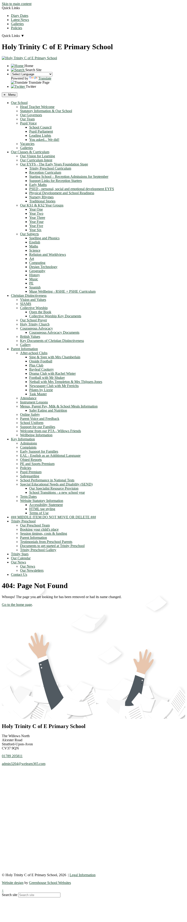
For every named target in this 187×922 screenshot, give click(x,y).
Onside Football (40, 361)
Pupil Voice (28, 123)
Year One (36, 209)
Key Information (23, 439)
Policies (16, 28)
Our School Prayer (33, 320)
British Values (30, 336)
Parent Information (24, 349)
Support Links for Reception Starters (55, 181)
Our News (18, 562)
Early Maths (38, 185)
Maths (33, 246)
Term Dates (28, 496)
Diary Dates (19, 16)
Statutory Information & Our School (46, 111)
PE (31, 283)
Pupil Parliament (41, 131)
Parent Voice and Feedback (39, 419)
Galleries (17, 24)
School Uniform (31, 423)
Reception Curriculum (45, 172)
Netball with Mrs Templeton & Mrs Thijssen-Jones (65, 382)
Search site (9, 895)
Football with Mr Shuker (47, 378)
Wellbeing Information (36, 435)
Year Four (36, 222)
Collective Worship (34, 308)
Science (34, 250)
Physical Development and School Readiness (61, 193)
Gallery (25, 345)
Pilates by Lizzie (41, 390)
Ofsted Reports (31, 460)
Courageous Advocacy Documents (54, 332)
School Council (40, 127)
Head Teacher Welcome (37, 107)
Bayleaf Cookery (41, 369)
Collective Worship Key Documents (55, 316)
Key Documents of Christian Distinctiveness (52, 341)
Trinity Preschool (23, 521)
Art (31, 259)
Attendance (28, 398)
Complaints (28, 447)
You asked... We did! (44, 140)
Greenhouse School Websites (50, 883)
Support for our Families (37, 427)
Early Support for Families (39, 451)
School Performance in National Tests (47, 480)
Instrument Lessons (34, 402)
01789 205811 (12, 756)
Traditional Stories (42, 201)
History (34, 275)
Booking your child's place (39, 529)
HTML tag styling (42, 509)
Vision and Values (33, 300)
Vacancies (27, 144)
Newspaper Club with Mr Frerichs (54, 386)
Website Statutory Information (41, 501)
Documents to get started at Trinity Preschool (52, 546)
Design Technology (43, 267)
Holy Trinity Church (34, 324)
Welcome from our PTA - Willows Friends (50, 431)
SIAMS (25, 304)
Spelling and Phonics (44, 238)
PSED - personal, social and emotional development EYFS (71, 189)
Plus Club (36, 365)
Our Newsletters (32, 570)
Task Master (38, 394)
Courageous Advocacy (36, 328)
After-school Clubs (33, 353)
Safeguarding (29, 476)
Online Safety (30, 414)
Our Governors (31, 115)
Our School (19, 103)
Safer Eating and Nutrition (48, 410)
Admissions (28, 443)
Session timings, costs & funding (43, 533)
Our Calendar (21, 558)
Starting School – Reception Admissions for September (68, 176)
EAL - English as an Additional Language (50, 455)
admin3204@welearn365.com (23, 764)
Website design (12, 883)
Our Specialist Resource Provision (53, 488)
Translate (44, 78)
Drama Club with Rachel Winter (52, 373)
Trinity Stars (20, 554)
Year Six (35, 230)
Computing (37, 263)
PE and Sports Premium (37, 464)
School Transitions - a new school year (57, 492)
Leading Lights (40, 135)
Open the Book (40, 312)
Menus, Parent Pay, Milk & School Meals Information (59, 406)
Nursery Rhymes (41, 197)
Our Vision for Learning (37, 156)
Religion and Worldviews (47, 254)
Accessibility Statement (46, 505)
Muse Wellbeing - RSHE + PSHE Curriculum (62, 291)
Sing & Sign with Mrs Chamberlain (54, 357)
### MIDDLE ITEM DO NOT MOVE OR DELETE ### (53, 517)
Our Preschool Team (35, 525)
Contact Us (19, 574)
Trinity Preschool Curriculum (50, 168)
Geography (37, 271)
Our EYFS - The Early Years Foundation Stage (54, 164)
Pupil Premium (31, 472)
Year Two (36, 213)
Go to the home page (17, 605)
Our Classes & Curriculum (30, 152)
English (34, 242)
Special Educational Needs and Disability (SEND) (56, 484)
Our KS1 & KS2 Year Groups (41, 205)
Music (33, 279)
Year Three (37, 218)
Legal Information (83, 875)
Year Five (36, 226)
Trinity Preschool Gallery (38, 550)
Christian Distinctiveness (29, 295)
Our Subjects (29, 234)
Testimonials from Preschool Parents (46, 542)
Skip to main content (16, 4)
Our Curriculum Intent (36, 160)
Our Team (27, 119)
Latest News (20, 20)
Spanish (35, 287)
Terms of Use (39, 513)
